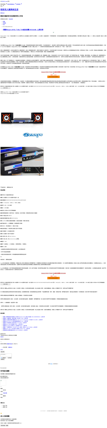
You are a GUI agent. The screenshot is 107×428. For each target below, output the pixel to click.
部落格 (4, 23)
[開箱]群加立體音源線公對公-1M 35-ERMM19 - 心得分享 (15, 330)
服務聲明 (65, 410)
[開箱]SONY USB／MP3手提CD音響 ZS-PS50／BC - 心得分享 (16, 328)
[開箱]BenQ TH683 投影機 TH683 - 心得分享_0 (13, 324)
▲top (1, 349)
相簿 (4, 21)
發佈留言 (2, 359)
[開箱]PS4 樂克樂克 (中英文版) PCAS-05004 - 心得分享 (15, 322)
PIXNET (44, 410)
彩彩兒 (1, 336)
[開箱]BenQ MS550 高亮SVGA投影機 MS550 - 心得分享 (15, 325)
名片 (4, 24)
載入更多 (2, 351)
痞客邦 (8, 343)
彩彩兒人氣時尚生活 (9, 9)
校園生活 (10, 347)
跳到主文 (2, 12)
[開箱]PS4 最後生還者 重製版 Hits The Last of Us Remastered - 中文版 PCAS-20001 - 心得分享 (23, 319)
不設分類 (11, 19)
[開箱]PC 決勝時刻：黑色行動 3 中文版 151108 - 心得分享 (15, 318)
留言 (11, 343)
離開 (7, 425)
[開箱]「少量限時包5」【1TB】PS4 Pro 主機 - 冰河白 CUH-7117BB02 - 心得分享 (20, 327)
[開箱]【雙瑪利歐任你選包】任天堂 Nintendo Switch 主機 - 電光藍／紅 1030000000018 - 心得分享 (24, 316)
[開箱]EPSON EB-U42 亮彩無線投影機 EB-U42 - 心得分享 (15, 321)
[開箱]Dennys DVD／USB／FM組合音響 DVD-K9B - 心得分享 (23, 29)
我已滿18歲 (3, 425)
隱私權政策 (60, 410)
